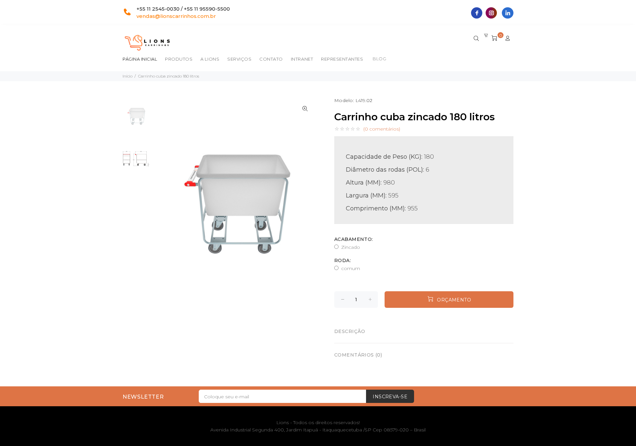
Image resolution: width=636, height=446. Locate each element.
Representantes (342, 59)
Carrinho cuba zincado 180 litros (168, 76)
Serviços (239, 59)
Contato (271, 59)
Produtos (178, 59)
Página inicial (140, 59)
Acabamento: (353, 239)
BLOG (379, 58)
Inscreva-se (390, 397)
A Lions (209, 59)
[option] (136, 119)
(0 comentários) (381, 129)
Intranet (302, 59)
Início (127, 76)
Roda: (342, 260)
